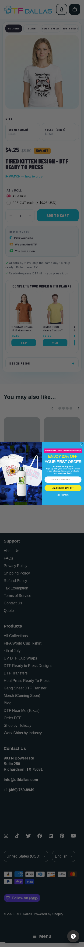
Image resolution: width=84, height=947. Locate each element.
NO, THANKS (63, 495)
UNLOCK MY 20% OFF (63, 488)
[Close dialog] (82, 443)
